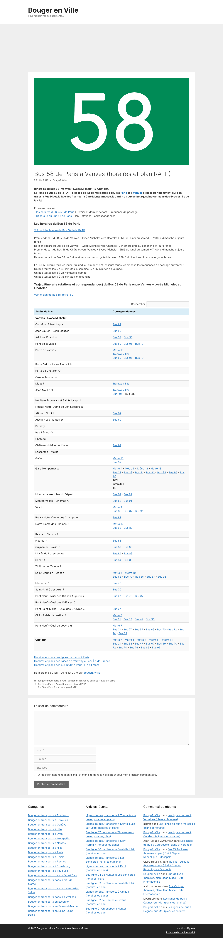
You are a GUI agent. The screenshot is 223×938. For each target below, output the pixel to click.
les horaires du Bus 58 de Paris (55, 212)
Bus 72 (172, 629)
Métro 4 (117, 468)
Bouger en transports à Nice (45, 847)
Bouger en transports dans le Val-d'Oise (52, 875)
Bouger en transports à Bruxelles (48, 820)
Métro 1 (129, 639)
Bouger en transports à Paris (51, 680)
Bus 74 (122, 647)
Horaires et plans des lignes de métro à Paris (61, 657)
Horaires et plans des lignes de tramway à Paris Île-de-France (72, 661)
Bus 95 (128, 337)
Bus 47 (139, 619)
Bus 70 (128, 576)
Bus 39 (128, 472)
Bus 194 (118, 393)
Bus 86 (139, 576)
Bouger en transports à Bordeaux (48, 815)
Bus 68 (117, 511)
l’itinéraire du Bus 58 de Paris (54, 215)
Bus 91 (139, 472)
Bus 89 (117, 324)
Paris (123, 192)
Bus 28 (117, 472)
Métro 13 (118, 350)
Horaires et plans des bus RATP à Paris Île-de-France (67, 664)
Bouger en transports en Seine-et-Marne (53, 906)
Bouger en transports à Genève (47, 824)
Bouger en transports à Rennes (47, 861)
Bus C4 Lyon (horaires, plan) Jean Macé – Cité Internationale (163, 877)
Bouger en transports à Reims (46, 856)
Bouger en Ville (53, 10)
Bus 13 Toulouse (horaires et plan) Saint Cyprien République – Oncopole (165, 853)
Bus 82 (117, 500)
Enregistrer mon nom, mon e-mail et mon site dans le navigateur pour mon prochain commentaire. (97, 774)
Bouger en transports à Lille (45, 829)
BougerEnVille (91, 672)
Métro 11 (154, 639)
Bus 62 (117, 413)
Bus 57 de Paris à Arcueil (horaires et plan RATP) (61, 684)
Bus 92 (117, 445)
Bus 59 (117, 330)
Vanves (137, 192)
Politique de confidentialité (180, 932)
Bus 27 (117, 596)
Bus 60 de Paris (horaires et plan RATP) (57, 687)
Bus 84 (117, 553)
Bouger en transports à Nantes (47, 843)
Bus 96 (162, 576)
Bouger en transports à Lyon (45, 833)
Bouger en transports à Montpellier (49, 838)
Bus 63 (117, 576)
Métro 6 (130, 468)
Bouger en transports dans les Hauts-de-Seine (91, 680)
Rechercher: (138, 304)
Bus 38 (127, 619)
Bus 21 (117, 619)
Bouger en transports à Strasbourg (49, 866)
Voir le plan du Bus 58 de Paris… (54, 294)
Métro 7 (117, 625)
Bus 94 (161, 472)
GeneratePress (80, 928)
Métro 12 (142, 468)
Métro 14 (167, 639)
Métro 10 (130, 572)
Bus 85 (122, 633)
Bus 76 (134, 647)
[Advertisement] (111, 46)
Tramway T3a (121, 354)
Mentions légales (186, 928)
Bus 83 (117, 540)
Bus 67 (139, 629)
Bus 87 (151, 576)
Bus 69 (150, 629)
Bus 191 (140, 343)
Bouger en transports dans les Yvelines (52, 896)
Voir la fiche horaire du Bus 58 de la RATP (59, 230)
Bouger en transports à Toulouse (48, 870)
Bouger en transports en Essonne (48, 901)
